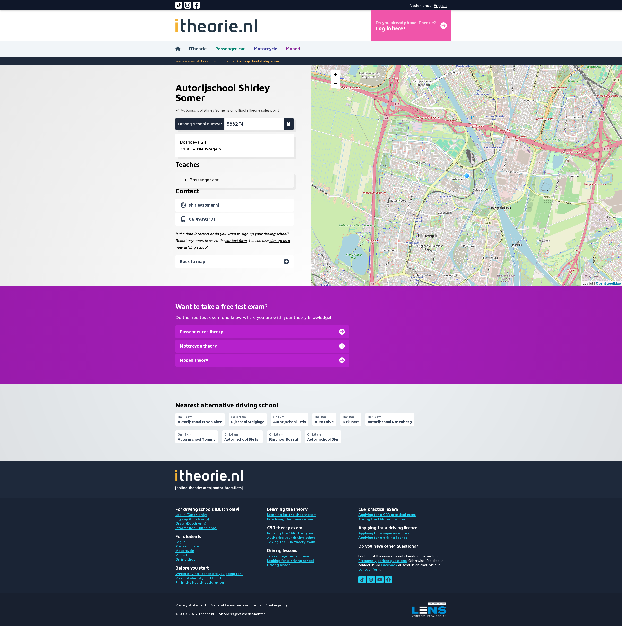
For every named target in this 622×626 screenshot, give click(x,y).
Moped (293, 48)
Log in (180, 542)
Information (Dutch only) (196, 528)
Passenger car (230, 48)
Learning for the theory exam (291, 514)
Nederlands (421, 5)
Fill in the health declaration (199, 582)
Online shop (185, 559)
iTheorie (198, 48)
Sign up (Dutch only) (192, 519)
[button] (467, 176)
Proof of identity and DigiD (198, 578)
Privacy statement (190, 605)
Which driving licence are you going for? (209, 574)
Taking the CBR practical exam (384, 519)
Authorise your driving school (291, 537)
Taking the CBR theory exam (291, 542)
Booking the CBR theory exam (292, 533)
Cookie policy (277, 605)
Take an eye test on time (288, 556)
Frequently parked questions (382, 560)
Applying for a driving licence (382, 537)
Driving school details (219, 61)
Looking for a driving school (290, 560)
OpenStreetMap (608, 283)
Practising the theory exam (290, 519)
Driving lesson (279, 565)
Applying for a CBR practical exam (387, 514)
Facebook (389, 565)
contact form (236, 240)
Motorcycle (265, 48)
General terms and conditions (236, 605)
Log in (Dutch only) (191, 514)
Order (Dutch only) (190, 523)
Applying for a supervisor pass (383, 533)
